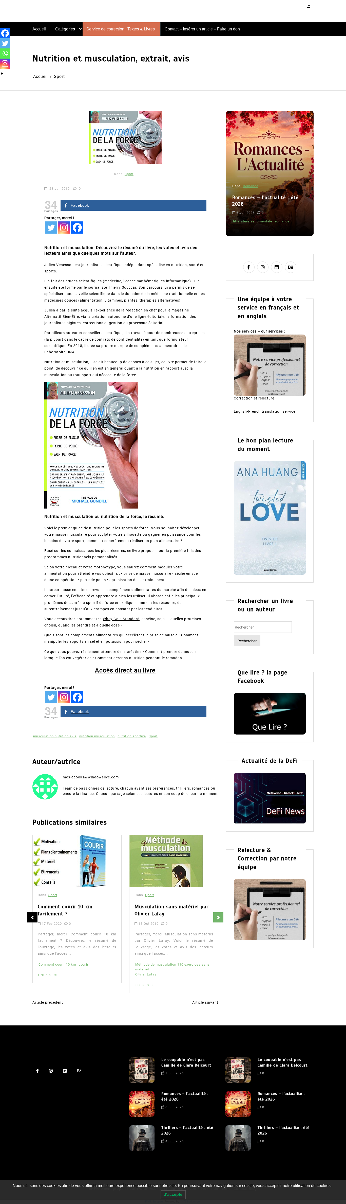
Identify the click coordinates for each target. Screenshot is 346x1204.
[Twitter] (51, 227)
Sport (129, 174)
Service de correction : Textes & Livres (120, 29)
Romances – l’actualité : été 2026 (265, 201)
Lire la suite (47, 975)
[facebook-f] (249, 267)
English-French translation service (264, 411)
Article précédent (47, 1002)
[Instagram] (64, 227)
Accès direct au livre (125, 670)
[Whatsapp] (5, 53)
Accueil (39, 29)
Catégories (65, 29)
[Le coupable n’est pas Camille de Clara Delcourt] (142, 1070)
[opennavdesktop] (307, 9)
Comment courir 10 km (57, 964)
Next (218, 917)
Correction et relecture (254, 398)
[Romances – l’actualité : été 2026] (142, 1104)
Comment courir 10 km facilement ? (65, 910)
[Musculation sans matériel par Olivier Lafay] (166, 861)
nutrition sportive (132, 736)
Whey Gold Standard (121, 619)
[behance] (290, 267)
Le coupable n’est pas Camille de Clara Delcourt (186, 1062)
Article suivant (205, 1002)
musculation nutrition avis (54, 736)
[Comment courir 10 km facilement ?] (69, 861)
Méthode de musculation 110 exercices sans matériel (172, 967)
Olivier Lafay (145, 974)
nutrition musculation (97, 736)
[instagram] (262, 267)
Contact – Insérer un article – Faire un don (202, 29)
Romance (250, 186)
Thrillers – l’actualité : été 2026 (187, 1130)
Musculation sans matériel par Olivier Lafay (171, 910)
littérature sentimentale (252, 221)
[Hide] (2, 74)
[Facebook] (77, 227)
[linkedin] (276, 267)
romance (282, 221)
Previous (32, 917)
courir (83, 964)
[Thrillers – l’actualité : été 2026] (142, 1138)
